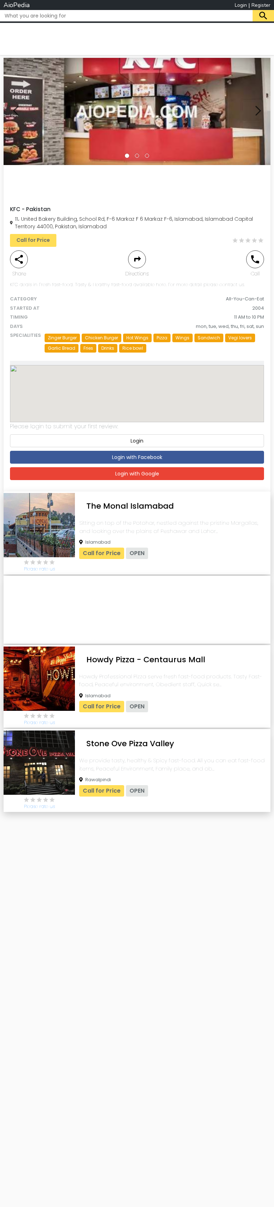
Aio (17, 5)
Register (261, 5)
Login (241, 5)
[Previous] (15, 111)
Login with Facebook (137, 457)
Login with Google (137, 473)
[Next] (258, 111)
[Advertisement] (137, 38)
